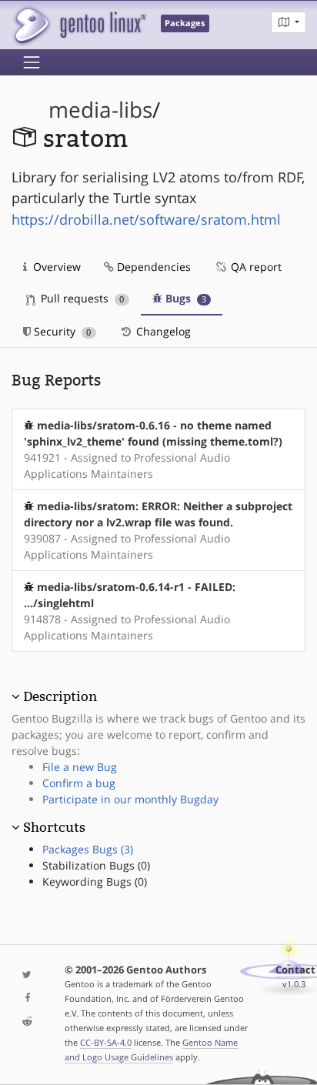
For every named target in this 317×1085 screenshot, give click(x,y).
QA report (255, 266)
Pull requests (81, 298)
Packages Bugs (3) (87, 849)
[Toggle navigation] (31, 62)
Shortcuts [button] (54, 827)
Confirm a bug (78, 783)
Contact (295, 969)
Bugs (184, 298)
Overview (55, 266)
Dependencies (152, 266)
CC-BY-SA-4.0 (106, 1042)
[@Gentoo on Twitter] (27, 975)
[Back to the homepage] (79, 25)
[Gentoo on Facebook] (27, 998)
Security (61, 331)
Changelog (162, 331)
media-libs (100, 109)
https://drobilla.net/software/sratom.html (146, 219)
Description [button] (60, 696)
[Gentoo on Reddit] (27, 1022)
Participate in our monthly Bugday (130, 799)
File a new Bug (79, 767)
